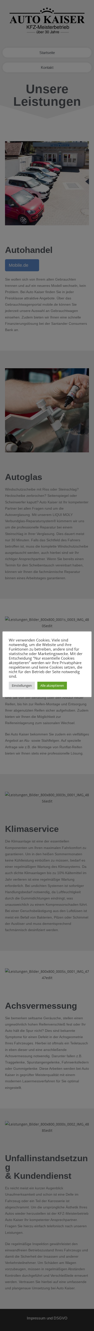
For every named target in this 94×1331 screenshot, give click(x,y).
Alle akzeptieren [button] (52, 685)
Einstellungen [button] (22, 685)
